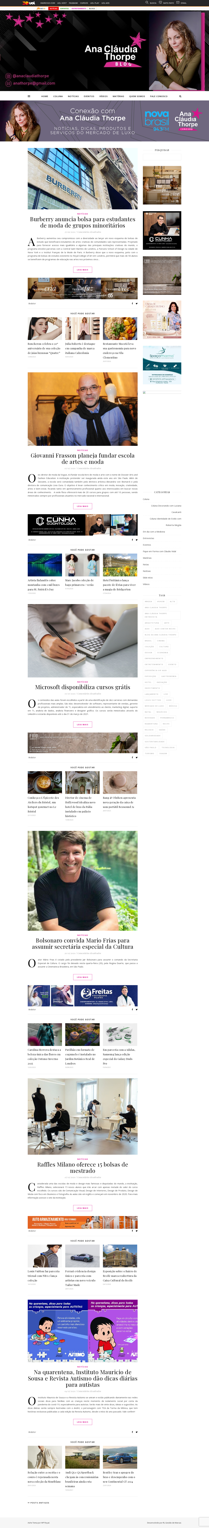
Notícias (73, 96)
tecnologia (168, 747)
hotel (148, 682)
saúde (162, 730)
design (148, 652)
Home (44, 96)
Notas (146, 564)
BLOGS (92, 8)
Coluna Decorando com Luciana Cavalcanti (166, 508)
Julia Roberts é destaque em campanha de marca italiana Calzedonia (80, 348)
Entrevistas (148, 538)
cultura (164, 646)
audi (147, 629)
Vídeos (103, 96)
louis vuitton (153, 700)
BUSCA (153, 3)
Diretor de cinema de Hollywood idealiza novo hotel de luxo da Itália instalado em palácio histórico (80, 807)
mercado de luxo (154, 706)
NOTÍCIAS (53, 8)
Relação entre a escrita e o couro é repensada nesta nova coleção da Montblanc (44, 1477)
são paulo (150, 747)
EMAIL (184, 3)
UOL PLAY (94, 3)
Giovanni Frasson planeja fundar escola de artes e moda (83, 458)
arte (166, 623)
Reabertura (151, 724)
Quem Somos (137, 96)
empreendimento (154, 658)
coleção (149, 646)
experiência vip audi (156, 670)
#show (161, 601)
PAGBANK (73, 3)
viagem (163, 753)
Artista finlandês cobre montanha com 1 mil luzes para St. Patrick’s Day (44, 585)
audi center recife (165, 629)
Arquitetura (152, 623)
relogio (149, 730)
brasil (148, 641)
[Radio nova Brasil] (104, 140)
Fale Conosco (159, 96)
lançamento (152, 694)
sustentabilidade (155, 742)
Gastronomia (169, 676)
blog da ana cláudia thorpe (160, 635)
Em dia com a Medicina (154, 531)
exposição (150, 676)
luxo (169, 700)
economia (163, 652)
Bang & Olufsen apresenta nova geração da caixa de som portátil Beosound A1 (119, 802)
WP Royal (45, 1522)
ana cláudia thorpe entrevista (156, 615)
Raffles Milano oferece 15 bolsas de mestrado (82, 1167)
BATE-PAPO (168, 3)
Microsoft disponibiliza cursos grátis (82, 687)
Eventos (89, 96)
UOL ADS (105, 3)
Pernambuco (167, 718)
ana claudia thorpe (156, 607)
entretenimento (154, 664)
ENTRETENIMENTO (79, 8)
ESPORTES (64, 8)
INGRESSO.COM (47, 3)
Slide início (148, 577)
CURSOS (84, 3)
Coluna (58, 96)
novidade (150, 718)
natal (148, 712)
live (166, 694)
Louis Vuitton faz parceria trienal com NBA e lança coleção (43, 1276)
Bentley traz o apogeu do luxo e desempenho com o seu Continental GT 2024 (119, 1477)
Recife (166, 724)
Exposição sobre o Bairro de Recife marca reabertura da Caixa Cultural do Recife (120, 1276)
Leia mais (82, 269)
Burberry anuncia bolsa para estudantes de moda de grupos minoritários (82, 222)
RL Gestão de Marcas (172, 1522)
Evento (172, 664)
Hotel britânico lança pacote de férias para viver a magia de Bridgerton (119, 585)
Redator (32, 303)
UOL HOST (62, 3)
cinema (161, 641)
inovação (162, 682)
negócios (162, 712)
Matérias (118, 96)
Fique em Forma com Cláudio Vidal (159, 551)
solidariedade (153, 736)
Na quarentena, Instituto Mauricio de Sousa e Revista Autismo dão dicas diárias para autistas (83, 1378)
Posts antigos (39, 1502)
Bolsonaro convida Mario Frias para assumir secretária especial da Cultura (83, 943)
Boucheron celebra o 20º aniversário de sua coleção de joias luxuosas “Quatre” (44, 348)
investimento (152, 688)
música (173, 706)
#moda (148, 601)
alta (172, 601)
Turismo (149, 753)
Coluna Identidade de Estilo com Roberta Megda (165, 521)
